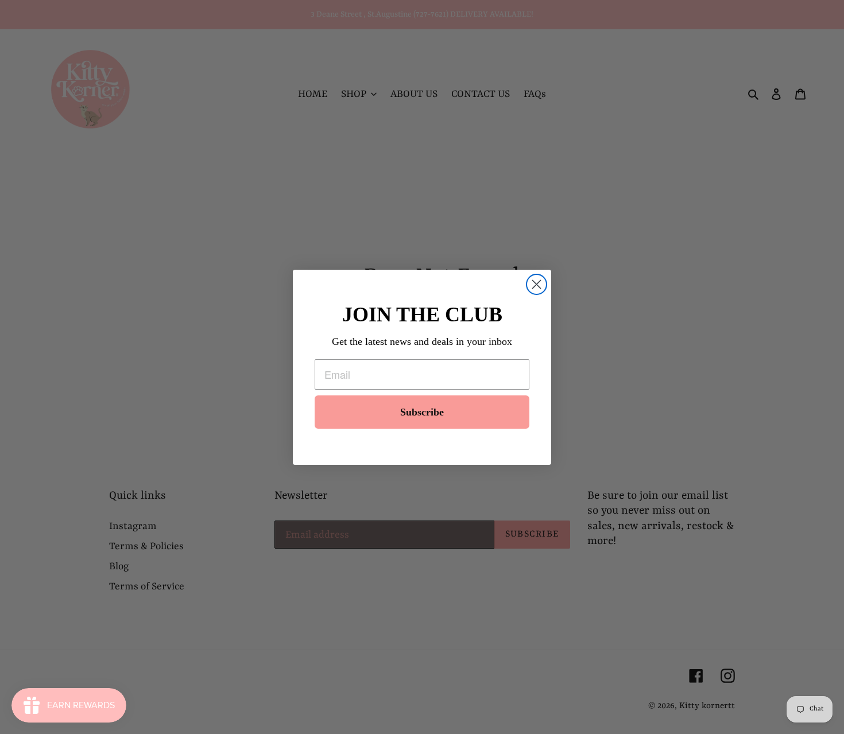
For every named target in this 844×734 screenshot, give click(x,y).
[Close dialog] (536, 284)
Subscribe (422, 412)
